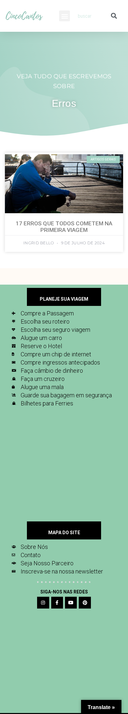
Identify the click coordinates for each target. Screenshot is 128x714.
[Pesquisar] (113, 15)
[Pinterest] (85, 603)
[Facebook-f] (57, 603)
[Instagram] (43, 603)
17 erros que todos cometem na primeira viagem (64, 226)
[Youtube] (71, 603)
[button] (64, 15)
